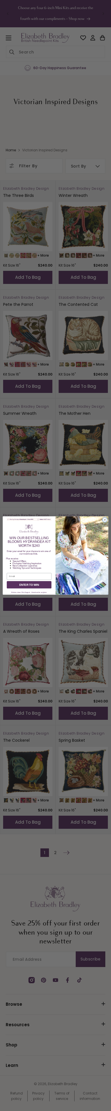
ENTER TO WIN (29, 584)
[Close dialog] (104, 520)
